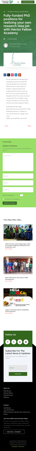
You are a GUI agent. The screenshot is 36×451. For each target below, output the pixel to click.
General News (24, 11)
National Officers (8, 393)
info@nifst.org (7, 408)
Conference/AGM (27, 2)
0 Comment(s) (12, 39)
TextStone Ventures (18, 446)
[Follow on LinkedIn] (16, 74)
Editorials (6, 397)
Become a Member (14, 432)
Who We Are (7, 391)
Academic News (13, 11)
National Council (8, 395)
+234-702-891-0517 (9, 410)
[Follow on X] (8, 74)
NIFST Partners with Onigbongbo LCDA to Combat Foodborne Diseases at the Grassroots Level (17, 245)
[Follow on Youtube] (19, 74)
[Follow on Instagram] (12, 74)
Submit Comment (9, 203)
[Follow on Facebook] (5, 74)
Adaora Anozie (21, 44)
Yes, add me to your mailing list (11, 199)
